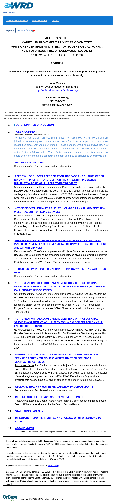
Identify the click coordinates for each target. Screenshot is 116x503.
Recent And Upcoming (17, 20)
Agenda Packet (24, 30)
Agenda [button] (10, 30)
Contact (55, 20)
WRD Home (9, 12)
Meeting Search (39, 20)
